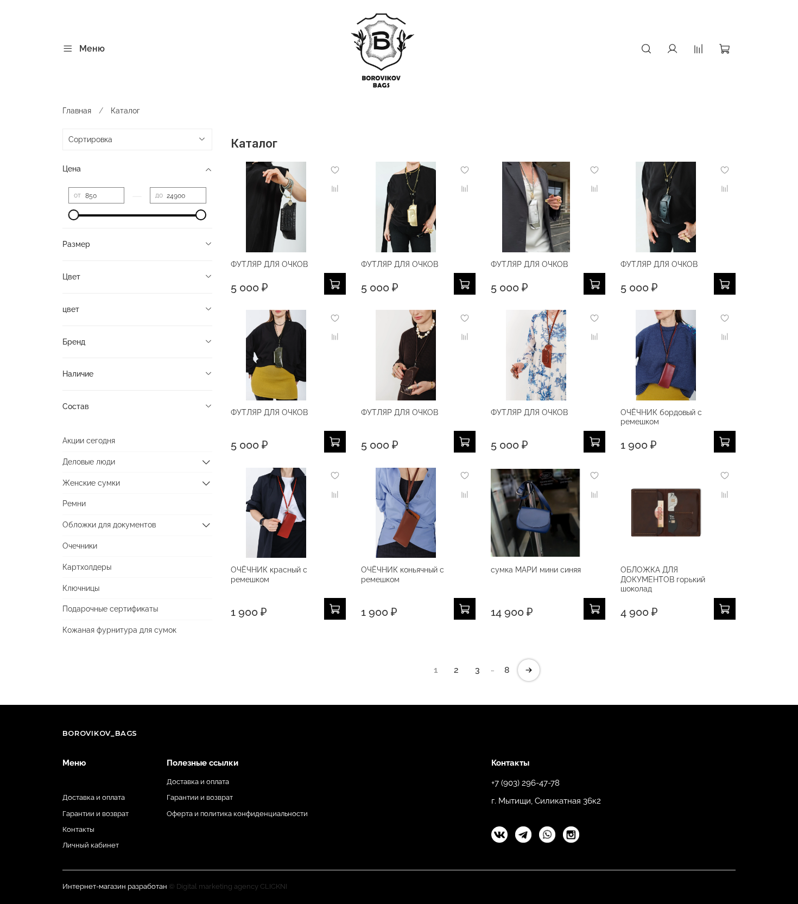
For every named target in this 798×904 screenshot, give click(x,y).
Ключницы (80, 588)
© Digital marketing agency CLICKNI (228, 886)
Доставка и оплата (93, 797)
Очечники (79, 546)
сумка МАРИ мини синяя (536, 569)
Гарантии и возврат (95, 814)
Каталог (75, 782)
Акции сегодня (88, 440)
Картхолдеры (86, 567)
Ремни (74, 503)
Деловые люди (88, 461)
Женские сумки (91, 483)
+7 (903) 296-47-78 (525, 783)
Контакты (78, 829)
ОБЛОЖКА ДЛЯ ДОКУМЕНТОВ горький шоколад (662, 579)
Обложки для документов (109, 524)
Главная (76, 110)
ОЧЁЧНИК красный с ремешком (269, 574)
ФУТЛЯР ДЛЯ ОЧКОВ (269, 264)
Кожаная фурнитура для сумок (119, 630)
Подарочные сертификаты (110, 608)
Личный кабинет (90, 845)
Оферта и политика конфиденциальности (237, 814)
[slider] (74, 215)
